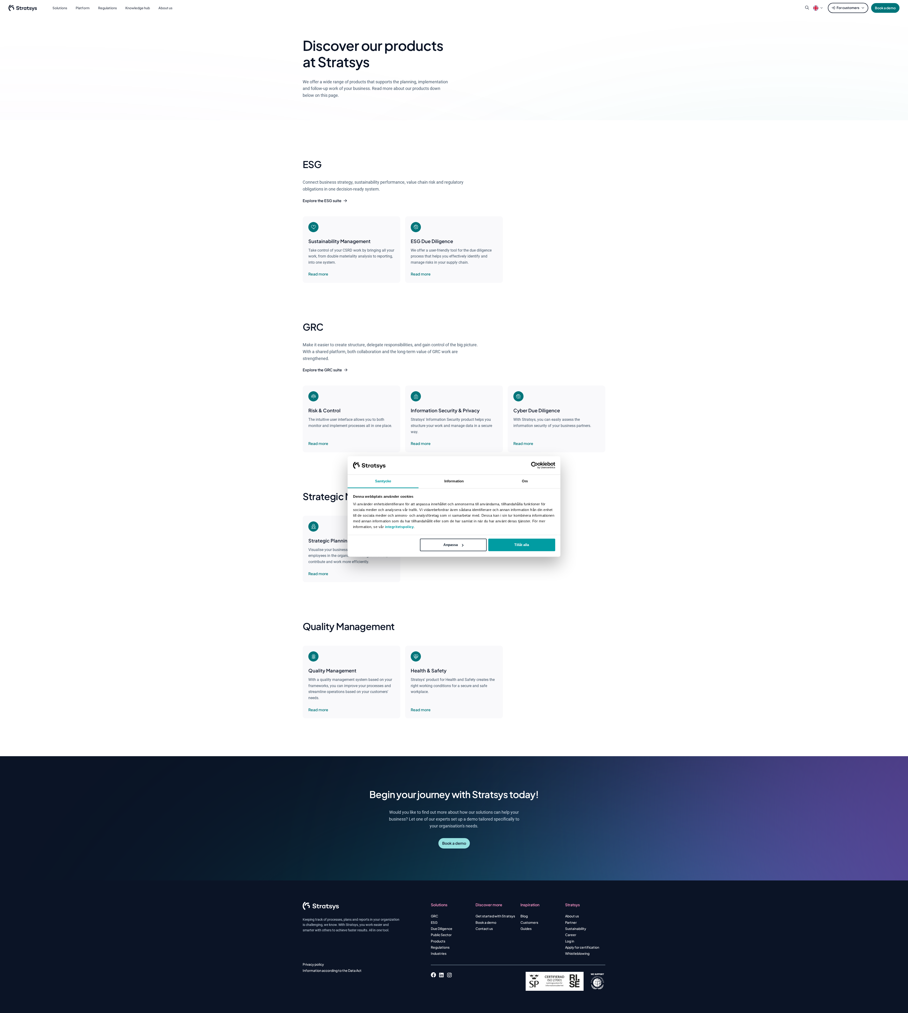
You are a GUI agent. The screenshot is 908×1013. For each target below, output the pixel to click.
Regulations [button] (107, 8)
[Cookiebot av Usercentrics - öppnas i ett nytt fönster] (534, 465)
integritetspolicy (399, 527)
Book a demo (885, 8)
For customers (848, 7)
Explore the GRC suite (322, 370)
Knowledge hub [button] (137, 8)
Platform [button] (83, 8)
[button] (816, 8)
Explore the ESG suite (322, 200)
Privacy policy (313, 964)
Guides (526, 928)
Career (570, 935)
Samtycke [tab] (383, 481)
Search (807, 8)
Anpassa (450, 545)
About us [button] (165, 8)
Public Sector (441, 935)
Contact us (484, 928)
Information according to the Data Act (332, 970)
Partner (571, 922)
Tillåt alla (521, 545)
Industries (438, 953)
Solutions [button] (59, 8)
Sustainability (575, 928)
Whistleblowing (577, 953)
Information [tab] (454, 481)
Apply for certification (582, 947)
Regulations (440, 947)
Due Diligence (441, 928)
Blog (524, 916)
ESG (434, 922)
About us (572, 916)
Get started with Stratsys (495, 916)
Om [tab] (525, 481)
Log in (569, 941)
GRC (434, 916)
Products (438, 941)
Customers (529, 922)
